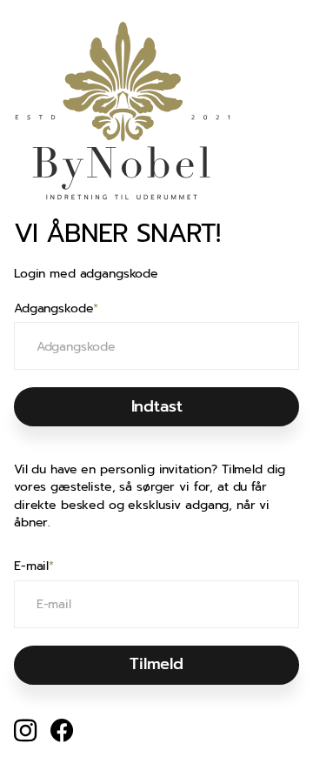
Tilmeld (156, 664)
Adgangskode (56, 309)
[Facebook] (61, 731)
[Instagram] (25, 731)
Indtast (157, 406)
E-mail (34, 566)
